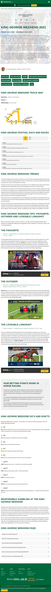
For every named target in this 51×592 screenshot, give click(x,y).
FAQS (31, 84)
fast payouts (21, 573)
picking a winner (12, 573)
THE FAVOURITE (6, 80)
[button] (50, 137)
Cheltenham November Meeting (23, 5)
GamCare (20, 522)
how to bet (12, 571)
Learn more (42, 588)
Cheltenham (29, 571)
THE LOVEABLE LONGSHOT (30, 80)
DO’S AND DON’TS (7, 84)
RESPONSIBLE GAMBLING (21, 84)
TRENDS (24, 76)
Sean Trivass (12, 69)
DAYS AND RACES (15, 76)
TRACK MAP (5, 76)
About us (2, 571)
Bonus (20, 571)
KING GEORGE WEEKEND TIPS (37, 76)
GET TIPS (33, 5)
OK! (4, 590)
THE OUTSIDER (17, 80)
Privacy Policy (3, 573)
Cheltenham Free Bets (31, 573)
